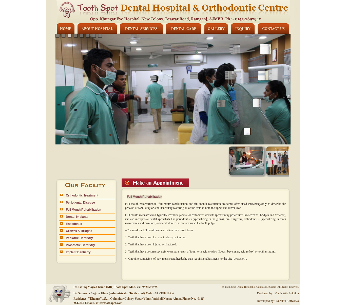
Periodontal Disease (79, 202)
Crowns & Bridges (77, 231)
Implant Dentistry (77, 252)
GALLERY (216, 28)
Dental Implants (75, 217)
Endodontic (72, 224)
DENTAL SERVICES (141, 28)
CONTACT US (273, 28)
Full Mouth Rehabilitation (82, 209)
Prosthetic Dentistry (79, 245)
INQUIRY (243, 28)
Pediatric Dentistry (78, 238)
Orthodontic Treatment (80, 195)
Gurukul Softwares (287, 301)
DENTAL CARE (183, 28)
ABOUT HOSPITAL (97, 28)
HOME (65, 28)
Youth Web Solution (287, 293)
